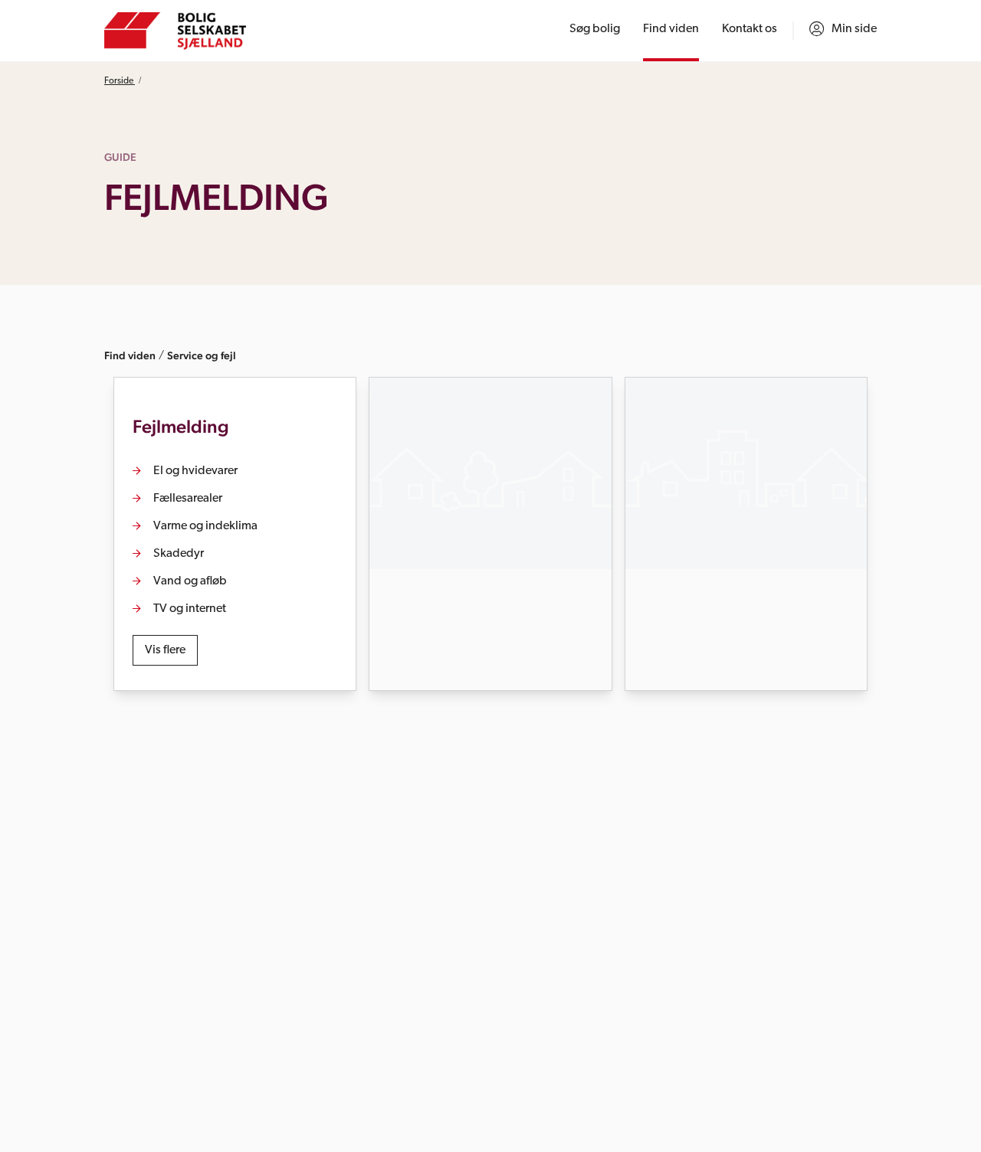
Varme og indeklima (205, 526)
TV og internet (189, 609)
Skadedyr (178, 554)
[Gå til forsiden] (175, 30)
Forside (119, 81)
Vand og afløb (190, 581)
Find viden (130, 355)
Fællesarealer (187, 499)
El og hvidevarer (195, 471)
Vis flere (165, 650)
